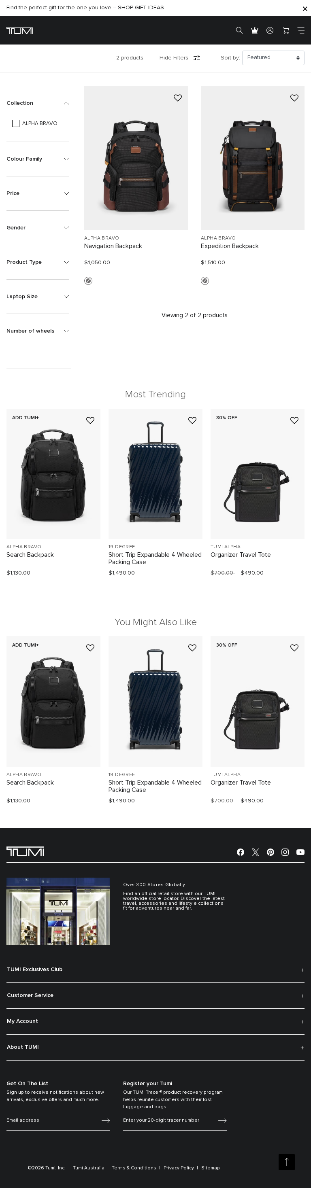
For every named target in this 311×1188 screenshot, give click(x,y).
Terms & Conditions (134, 1168)
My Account (22, 1021)
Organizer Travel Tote (241, 555)
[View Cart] (285, 30)
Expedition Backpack (230, 246)
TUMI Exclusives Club (34, 969)
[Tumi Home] (19, 30)
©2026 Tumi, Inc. (47, 1168)
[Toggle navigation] (301, 30)
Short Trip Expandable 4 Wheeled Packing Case (155, 558)
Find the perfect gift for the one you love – (85, 8)
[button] (37, 103)
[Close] (305, 8)
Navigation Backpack (113, 246)
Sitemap (210, 1168)
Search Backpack (30, 555)
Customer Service (30, 995)
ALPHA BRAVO (101, 238)
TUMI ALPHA (226, 547)
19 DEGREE (122, 547)
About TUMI (23, 1047)
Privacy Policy (179, 1168)
